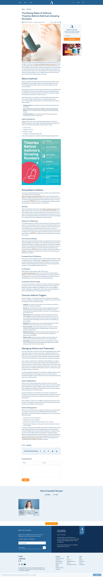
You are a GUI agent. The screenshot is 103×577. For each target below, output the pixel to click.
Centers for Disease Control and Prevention (32, 196)
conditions (28, 445)
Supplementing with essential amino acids (32, 437)
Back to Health (52, 523)
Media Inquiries (59, 563)
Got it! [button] (97, 575)
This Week (47, 494)
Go (44, 547)
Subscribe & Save (59, 561)
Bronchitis (33, 333)
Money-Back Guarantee (71, 564)
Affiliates (57, 566)
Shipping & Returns (71, 561)
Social (80, 558)
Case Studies (81, 564)
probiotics (24, 251)
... (35, 514)
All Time (55, 494)
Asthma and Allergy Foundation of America (45, 64)
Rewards (68, 563)
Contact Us (69, 560)
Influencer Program (59, 567)
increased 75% (32, 199)
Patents (80, 563)
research (33, 231)
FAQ (68, 558)
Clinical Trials (82, 561)
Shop (20, 2)
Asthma (24, 121)
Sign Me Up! (72, 39)
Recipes (80, 560)
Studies (44, 260)
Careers (57, 564)
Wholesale (58, 569)
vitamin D (34, 247)
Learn (30, 2)
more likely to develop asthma (29, 273)
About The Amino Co (60, 558)
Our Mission (58, 560)
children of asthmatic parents (49, 209)
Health (29, 9)
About (25, 2)
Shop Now (68, 52)
